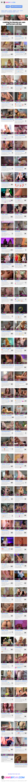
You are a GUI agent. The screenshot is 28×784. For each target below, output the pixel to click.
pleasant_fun (5, 713)
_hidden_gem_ (19, 69)
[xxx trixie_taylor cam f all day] (7, 458)
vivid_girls (4, 214)
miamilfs (3, 231)
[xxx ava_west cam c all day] (7, 675)
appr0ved (4, 664)
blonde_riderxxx (20, 52)
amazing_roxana (6, 415)
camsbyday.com (13, 780)
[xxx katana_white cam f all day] (20, 658)
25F (12, 200)
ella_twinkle (19, 613)
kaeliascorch (19, 496)
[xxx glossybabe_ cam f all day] (20, 325)
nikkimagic (4, 382)
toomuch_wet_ (19, 564)
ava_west (4, 681)
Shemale (15, 10)
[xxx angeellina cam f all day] (20, 741)
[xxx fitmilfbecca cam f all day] (20, 641)
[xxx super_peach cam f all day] (20, 475)
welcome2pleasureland (8, 69)
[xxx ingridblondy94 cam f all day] (20, 177)
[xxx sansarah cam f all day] (20, 692)
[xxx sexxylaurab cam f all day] (20, 113)
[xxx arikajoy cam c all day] (7, 80)
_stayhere (4, 52)
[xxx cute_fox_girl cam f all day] (20, 309)
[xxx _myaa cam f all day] (20, 292)
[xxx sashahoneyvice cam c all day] (20, 393)
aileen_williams (6, 348)
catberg (3, 597)
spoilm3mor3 (5, 747)
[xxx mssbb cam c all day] (7, 725)
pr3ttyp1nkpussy (6, 264)
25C (12, 87)
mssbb (3, 731)
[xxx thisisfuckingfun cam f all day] (7, 145)
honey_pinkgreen (20, 135)
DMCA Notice (21, 780)
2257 (26, 780)
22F (12, 401)
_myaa (17, 297)
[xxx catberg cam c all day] (7, 592)
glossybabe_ (18, 331)
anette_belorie (19, 513)
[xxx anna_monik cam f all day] (7, 491)
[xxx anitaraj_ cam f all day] (7, 541)
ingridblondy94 (19, 182)
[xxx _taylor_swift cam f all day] (20, 342)
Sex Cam (18, 774)
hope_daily (4, 447)
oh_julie (4, 281)
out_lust (4, 564)
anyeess (17, 281)
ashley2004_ (5, 530)
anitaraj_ (4, 547)
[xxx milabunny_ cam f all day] (20, 425)
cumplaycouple (6, 331)
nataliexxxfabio (19, 151)
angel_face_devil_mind (8, 365)
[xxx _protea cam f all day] (7, 161)
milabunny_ (18, 431)
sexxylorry (18, 36)
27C (12, 250)
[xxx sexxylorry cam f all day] (20, 30)
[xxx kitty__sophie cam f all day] (20, 410)
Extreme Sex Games (11, 12)
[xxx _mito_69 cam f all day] (20, 97)
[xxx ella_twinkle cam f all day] (20, 608)
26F (12, 384)
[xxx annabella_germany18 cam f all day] (20, 675)
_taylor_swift (19, 348)
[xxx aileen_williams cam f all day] (7, 342)
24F (25, 367)
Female (6, 10)
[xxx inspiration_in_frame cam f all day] (20, 758)
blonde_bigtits (19, 447)
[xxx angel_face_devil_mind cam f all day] (7, 359)
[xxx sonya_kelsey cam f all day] (7, 97)
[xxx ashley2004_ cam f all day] (7, 524)
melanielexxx (19, 630)
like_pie (3, 198)
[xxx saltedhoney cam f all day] (20, 242)
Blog (17, 12)
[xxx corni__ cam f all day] (7, 692)
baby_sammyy (5, 398)
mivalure (17, 231)
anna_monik (5, 496)
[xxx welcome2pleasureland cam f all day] (7, 63)
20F (12, 54)
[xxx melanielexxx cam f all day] (20, 624)
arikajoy (4, 85)
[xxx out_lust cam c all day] (7, 558)
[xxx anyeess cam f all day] (20, 275)
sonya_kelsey (5, 102)
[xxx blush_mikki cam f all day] (20, 258)
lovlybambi (4, 757)
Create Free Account (16, 6)
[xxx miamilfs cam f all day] (7, 225)
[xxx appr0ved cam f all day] (7, 658)
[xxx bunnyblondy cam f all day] (20, 80)
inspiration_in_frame (21, 764)
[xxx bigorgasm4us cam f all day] (20, 359)
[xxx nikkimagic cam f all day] (7, 376)
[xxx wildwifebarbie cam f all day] (20, 161)
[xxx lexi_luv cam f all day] (7, 641)
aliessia (3, 314)
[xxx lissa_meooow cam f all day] (20, 458)
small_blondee (19, 530)
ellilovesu (4, 297)
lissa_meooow (19, 464)
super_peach (18, 481)
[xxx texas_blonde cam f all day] (7, 475)
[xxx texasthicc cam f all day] (20, 592)
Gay (18, 10)
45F (25, 649)
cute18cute (18, 198)
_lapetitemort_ (19, 731)
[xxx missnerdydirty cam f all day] (7, 425)
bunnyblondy (19, 85)
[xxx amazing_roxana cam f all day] (7, 410)
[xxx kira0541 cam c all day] (7, 242)
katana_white (19, 664)
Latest (21, 10)
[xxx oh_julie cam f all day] (7, 275)
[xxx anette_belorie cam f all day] (20, 508)
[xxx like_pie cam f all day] (7, 193)
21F (25, 465)
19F (25, 233)
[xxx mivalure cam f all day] (20, 225)
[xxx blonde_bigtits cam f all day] (20, 441)
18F (25, 449)
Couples (10, 10)
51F (25, 168)
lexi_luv (3, 647)
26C (12, 566)
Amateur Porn (11, 774)
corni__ (3, 698)
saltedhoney (18, 248)
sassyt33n (4, 135)
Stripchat (3, 12)
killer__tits (18, 214)
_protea (3, 167)
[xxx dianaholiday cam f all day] (7, 177)
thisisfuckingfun (6, 151)
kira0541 (3, 248)
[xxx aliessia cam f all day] (7, 309)
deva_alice (4, 630)
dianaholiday (5, 182)
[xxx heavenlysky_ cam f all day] (20, 708)
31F (25, 104)
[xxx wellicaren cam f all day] (7, 608)
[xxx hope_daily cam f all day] (7, 441)
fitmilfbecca (18, 647)
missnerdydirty (6, 431)
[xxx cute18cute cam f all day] (20, 193)
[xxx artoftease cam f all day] (7, 30)
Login (7, 6)
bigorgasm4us (19, 365)
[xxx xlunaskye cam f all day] (7, 508)
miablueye (18, 547)
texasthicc (18, 597)
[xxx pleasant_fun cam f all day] (7, 708)
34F (12, 283)
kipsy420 (17, 581)
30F (12, 649)
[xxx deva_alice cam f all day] (7, 624)
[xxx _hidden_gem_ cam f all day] (20, 63)
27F (12, 350)
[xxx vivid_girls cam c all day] (7, 209)
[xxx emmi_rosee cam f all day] (7, 575)
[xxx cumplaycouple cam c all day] (7, 325)
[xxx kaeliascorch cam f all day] (20, 491)
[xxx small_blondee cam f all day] (20, 524)
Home (2, 10)
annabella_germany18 (21, 681)
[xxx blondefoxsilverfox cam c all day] (7, 113)
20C (12, 216)
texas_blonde (5, 481)
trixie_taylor (5, 464)
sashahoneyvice (19, 398)
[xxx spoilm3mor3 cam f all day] (7, 741)
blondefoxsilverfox (7, 119)
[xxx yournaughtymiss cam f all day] (20, 376)
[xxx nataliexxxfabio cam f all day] (20, 145)
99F (25, 87)
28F (13, 417)
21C (25, 401)
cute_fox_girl (19, 314)
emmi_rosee (4, 581)
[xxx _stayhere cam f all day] (7, 46)
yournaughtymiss (20, 382)
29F (12, 184)
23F (25, 200)
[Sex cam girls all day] (10, 2)
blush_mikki (18, 264)
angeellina (18, 747)
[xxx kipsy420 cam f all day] (20, 575)
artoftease (4, 36)
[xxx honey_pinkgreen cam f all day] (20, 129)
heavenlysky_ (19, 713)
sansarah (18, 698)
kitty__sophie (19, 415)
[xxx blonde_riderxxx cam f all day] (20, 46)
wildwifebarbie (19, 167)
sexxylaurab (18, 119)
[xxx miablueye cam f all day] (20, 541)
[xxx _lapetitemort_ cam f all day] (20, 725)
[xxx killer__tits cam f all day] (20, 209)
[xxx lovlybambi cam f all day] (7, 755)
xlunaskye (4, 513)
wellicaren (4, 613)
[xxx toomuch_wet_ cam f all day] (20, 558)
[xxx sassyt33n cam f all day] (7, 129)
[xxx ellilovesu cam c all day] (7, 292)
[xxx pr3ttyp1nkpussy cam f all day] (7, 258)
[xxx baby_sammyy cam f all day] (7, 393)
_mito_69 (18, 102)
